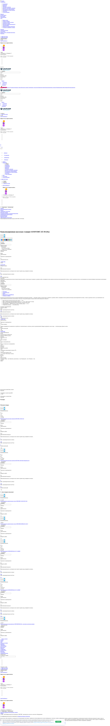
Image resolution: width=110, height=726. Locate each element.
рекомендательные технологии (24, 716)
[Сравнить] (2, 237)
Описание (5, 291)
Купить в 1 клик (3, 245)
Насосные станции (4, 212)
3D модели (5, 11)
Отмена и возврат (6, 21)
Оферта (1, 713)
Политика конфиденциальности (9, 24)
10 (0, 609)
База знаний (2, 647)
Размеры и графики (6, 295)
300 (1, 574)
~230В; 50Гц (2, 261)
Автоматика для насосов (5, 211)
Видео (4, 293)
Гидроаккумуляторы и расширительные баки (9, 213)
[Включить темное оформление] (1, 67)
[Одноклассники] (3, 240)
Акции (1, 640)
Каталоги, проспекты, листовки (9, 8)
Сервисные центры (4, 653)
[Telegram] (11, 240)
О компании (5, 3)
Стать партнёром (6, 12)
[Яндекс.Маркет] (4, 46)
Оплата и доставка (4, 642)
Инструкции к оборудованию (8, 9)
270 (1, 613)
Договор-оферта (6, 25)
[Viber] (8, 240)
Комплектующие (3, 216)
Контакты (2, 651)
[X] (6, 240)
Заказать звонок (4, 38)
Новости (2, 648)
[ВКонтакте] (1, 240)
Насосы (1, 210)
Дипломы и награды (7, 7)
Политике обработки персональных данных (40, 722)
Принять (58, 721)
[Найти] (1, 78)
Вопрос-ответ (5, 20)
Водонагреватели (3, 215)
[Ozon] (4, 48)
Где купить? (2, 652)
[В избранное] (2, 235)
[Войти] (0, 143)
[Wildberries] (4, 50)
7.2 (1, 310)
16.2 (1, 616)
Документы (2, 645)
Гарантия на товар (6, 23)
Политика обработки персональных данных (9, 712)
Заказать (2, 626)
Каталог (2, 639)
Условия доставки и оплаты (8, 22)
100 (1, 441)
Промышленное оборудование (6, 214)
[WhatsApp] (9, 240)
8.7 (1, 486)
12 (0, 571)
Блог (1, 641)
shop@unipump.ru (3, 40)
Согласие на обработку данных (9, 27)
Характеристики (6, 292)
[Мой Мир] (5, 240)
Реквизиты (5, 4)
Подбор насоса (3, 650)
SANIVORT (2, 264)
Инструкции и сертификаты (8, 294)
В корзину (2, 243)
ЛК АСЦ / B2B (3, 646)
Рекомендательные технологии (9, 26)
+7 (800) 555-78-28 (4, 36)
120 (1, 276)
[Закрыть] (1, 148)
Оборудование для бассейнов (6, 217)
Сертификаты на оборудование (9, 10)
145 (1, 483)
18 (0, 577)
